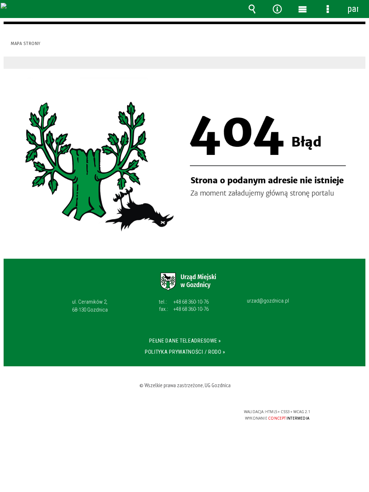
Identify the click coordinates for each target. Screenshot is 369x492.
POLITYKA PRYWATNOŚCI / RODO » (185, 352)
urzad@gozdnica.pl (268, 301)
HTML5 (173, 415)
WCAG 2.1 (206, 414)
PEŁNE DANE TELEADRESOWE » (185, 340)
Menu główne (302, 9)
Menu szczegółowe (327, 9)
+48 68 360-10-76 (184, 302)
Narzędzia (277, 9)
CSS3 (184, 415)
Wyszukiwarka (251, 9)
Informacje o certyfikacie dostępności (91, 416)
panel (352, 9)
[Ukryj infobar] (359, 63)
